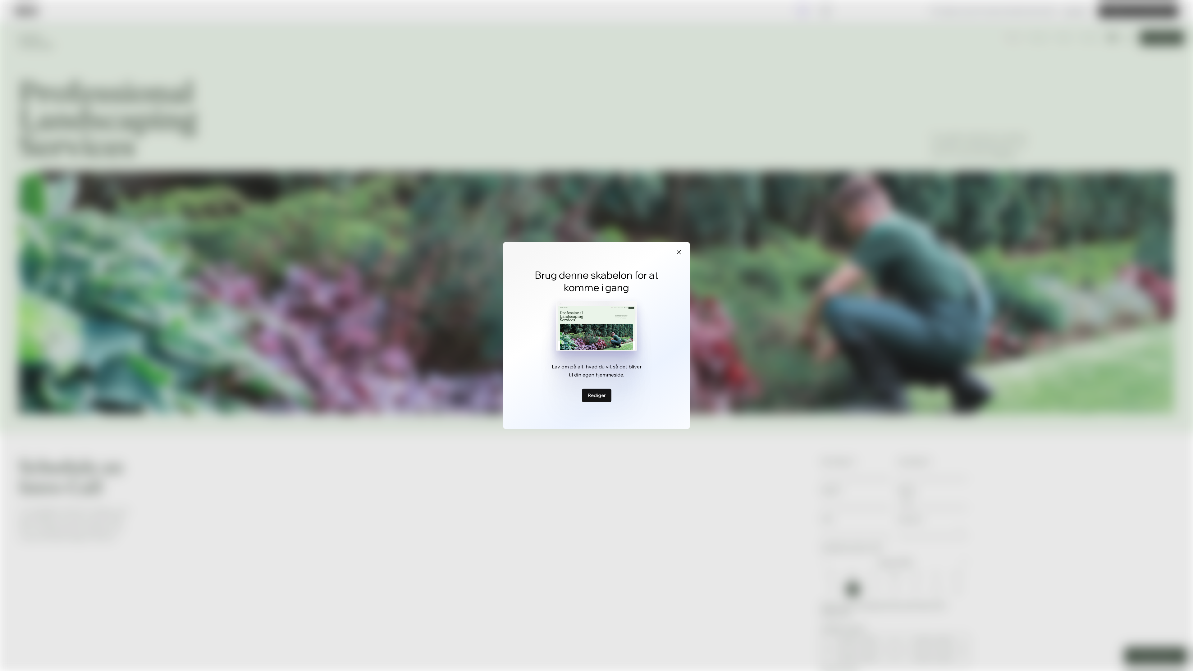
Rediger (596, 395)
